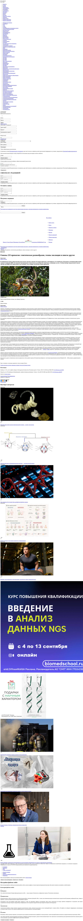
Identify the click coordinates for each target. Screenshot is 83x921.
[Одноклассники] (3, 381)
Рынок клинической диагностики (10, 95)
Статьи (4, 5)
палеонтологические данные (24, 329)
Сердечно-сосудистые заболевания (10, 97)
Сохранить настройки (5, 919)
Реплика (4, 15)
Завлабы (2, 826)
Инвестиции (5, 53)
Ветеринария (5, 37)
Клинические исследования (8, 56)
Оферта (4, 873)
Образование (5, 7)
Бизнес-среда (5, 18)
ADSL (48, 349)
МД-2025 (5, 60)
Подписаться (3, 382)
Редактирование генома (8, 88)
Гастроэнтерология (7, 39)
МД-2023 (5, 58)
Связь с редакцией (7, 870)
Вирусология (5, 38)
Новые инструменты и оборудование (10, 75)
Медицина (5, 62)
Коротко (4, 12)
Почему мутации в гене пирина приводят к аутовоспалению (13, 540)
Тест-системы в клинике (8, 101)
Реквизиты (5, 875)
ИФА (4, 47)
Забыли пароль (3, 123)
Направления (5, 72)
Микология (5, 67)
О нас (45, 242)
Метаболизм (5, 64)
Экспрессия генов (6, 107)
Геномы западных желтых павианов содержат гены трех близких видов (15, 365)
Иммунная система (7, 50)
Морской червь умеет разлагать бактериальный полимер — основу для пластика (17, 424)
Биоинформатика (6, 32)
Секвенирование (6, 96)
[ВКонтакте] (1, 381)
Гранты (4, 6)
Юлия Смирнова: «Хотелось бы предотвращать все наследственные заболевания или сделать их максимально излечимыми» (26, 862)
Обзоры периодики (7, 19)
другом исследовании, (52, 352)
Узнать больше (28, 877)
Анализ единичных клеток (8, 29)
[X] (6, 381)
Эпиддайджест (6, 8)
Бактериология (6, 30)
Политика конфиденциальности (9, 874)
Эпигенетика (5, 108)
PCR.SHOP (5, 9)
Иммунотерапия (6, 52)
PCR (4, 24)
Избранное (5, 49)
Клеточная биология (7, 55)
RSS (4, 869)
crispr (4, 26)
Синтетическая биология (8, 98)
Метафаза (5, 65)
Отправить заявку (4, 181)
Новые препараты (6, 77)
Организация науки (7, 82)
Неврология (5, 74)
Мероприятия (6, 63)
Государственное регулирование (9, 43)
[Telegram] (4, 381)
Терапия (4, 100)
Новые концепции (7, 76)
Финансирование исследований (9, 106)
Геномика (5, 42)
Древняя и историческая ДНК (9, 46)
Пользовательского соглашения (16, 151)
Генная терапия (6, 41)
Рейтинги (5, 17)
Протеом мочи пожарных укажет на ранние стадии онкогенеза (13, 754)
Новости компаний (7, 20)
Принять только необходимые (6, 879)
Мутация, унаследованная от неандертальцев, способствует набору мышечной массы (18, 579)
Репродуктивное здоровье (8, 90)
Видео (4, 14)
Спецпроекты (6, 10)
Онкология (5, 80)
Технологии (5, 102)
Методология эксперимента (8, 66)
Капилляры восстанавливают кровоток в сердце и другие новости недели (15, 791)
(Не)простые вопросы (7, 22)
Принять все (15, 879)
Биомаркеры (5, 33)
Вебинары (5, 35)
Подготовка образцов (7, 86)
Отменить (12, 919)
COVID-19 (5, 23)
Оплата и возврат (6, 872)
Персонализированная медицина (10, 85)
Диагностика (5, 44)
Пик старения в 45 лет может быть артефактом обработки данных (14, 502)
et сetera (4, 27)
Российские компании (7, 91)
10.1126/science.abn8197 (57, 372)
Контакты (5, 867)
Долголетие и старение (8, 45)
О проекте (5, 866)
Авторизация (24, 247)
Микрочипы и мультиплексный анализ (11, 68)
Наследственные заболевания (9, 73)
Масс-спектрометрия (7, 61)
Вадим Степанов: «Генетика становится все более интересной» (13, 825)
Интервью (5, 11)
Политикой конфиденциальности (70, 151)
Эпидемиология (6, 109)
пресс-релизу (7, 374)
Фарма (4, 105)
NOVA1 (44, 349)
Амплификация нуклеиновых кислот (10, 28)
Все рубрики (49, 217)
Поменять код (3, 138)
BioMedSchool (40, 242)
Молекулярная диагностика (8, 71)
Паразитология (6, 84)
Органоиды (5, 83)
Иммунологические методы (8, 51)
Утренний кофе (6, 103)
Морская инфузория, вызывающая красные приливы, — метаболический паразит (17, 463)
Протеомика (5, 87)
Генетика (5, 40)
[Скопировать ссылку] (8, 381)
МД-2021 (5, 57)
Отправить (3, 202)
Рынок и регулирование (8, 94)
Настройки (21, 879)
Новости (5, 4)
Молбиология (6, 69)
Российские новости (7, 92)
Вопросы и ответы (7, 16)
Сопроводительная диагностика (9, 99)
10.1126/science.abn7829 (59, 369)
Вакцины (5, 34)
